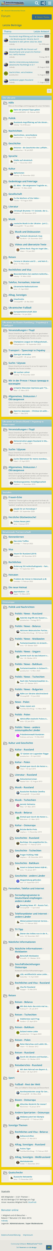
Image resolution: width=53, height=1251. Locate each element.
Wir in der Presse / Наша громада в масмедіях (28, 382)
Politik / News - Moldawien (30, 638)
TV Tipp (19, 929)
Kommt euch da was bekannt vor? (34, 655)
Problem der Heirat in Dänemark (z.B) (30, 579)
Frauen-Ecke (15, 497)
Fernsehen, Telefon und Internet (26, 888)
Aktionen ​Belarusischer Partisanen (34, 630)
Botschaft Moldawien (29, 956)
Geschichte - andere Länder (30, 875)
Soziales (7, 492)
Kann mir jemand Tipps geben (27, 109)
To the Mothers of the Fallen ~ (27, 198)
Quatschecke (15, 1172)
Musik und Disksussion (27, 231)
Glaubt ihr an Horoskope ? (25, 509)
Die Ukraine (9, 97)
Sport (11, 1077)
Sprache (12, 155)
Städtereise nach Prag (29, 1019)
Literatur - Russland (26, 774)
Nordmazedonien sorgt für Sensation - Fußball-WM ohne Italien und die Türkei (34, 1091)
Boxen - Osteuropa (25, 1099)
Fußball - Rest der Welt (27, 1084)
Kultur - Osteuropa (25, 825)
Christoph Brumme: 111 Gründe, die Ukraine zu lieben (31, 211)
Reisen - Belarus (24, 1001)
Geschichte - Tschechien (28, 850)
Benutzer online (9, 1210)
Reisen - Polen (22, 1039)
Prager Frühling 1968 (29, 855)
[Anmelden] (43, 3)
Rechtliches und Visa (19, 269)
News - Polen (22, 701)
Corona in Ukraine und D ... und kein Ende (31, 261)
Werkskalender (26, 1161)
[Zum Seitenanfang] (49, 1247)
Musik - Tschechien (25, 799)
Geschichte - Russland (27, 837)
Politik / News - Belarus (28, 626)
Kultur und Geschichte (20, 742)
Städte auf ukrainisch (23, 160)
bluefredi (32, 1202)
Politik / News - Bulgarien (29, 689)
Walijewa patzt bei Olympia (32, 1117)
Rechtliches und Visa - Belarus (31, 1131)
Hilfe (11, 102)
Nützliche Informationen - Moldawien (29, 950)
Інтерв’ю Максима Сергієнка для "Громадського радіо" (31, 388)
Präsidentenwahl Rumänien (32, 734)
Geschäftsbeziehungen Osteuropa (27, 966)
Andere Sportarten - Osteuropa (32, 1112)
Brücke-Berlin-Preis (28, 829)
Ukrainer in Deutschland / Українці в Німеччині (23, 423)
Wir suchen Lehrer (22, 372)
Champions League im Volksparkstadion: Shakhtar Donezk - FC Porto (31, 342)
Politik (11, 118)
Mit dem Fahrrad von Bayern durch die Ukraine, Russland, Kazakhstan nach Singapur (34, 1069)
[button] (49, 91)
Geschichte (14, 143)
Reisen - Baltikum (24, 1027)
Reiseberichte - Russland (28, 1065)
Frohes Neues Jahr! (22, 521)
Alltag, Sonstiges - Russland (30, 1144)
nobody (4, 1220)
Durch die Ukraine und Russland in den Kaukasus (34, 1057)
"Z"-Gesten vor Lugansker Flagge (34, 753)
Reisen (12, 257)
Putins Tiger (25, 1148)
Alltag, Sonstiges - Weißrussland (32, 1157)
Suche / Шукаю (16, 362)
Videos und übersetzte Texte (30, 244)
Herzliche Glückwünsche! (22, 517)
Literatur (13, 206)
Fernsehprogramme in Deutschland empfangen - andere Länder (29, 898)
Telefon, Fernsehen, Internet (24, 282)
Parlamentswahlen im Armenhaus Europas (34, 643)
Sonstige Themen (17, 1125)
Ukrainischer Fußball (19, 307)
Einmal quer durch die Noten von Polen (34, 766)
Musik (11, 219)
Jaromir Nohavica (27, 804)
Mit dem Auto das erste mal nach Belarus (34, 1006)
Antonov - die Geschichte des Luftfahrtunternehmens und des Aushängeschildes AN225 (31, 147)
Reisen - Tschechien (26, 1014)
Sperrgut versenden (22, 354)
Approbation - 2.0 (21, 591)
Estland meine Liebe (29, 1031)
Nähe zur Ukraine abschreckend (34, 693)
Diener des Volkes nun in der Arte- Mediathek (34, 933)
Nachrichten (15, 130)
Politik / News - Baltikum (28, 664)
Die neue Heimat (17, 587)
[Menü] (49, 3)
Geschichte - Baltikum (27, 863)
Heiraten (13, 574)
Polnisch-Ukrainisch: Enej (31, 236)
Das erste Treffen (21, 541)
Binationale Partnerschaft (17, 531)
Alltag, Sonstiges (17, 294)
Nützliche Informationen (22, 941)
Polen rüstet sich (27, 706)
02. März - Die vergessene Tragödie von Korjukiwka (31, 185)
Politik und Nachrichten (21, 606)
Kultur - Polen (22, 762)
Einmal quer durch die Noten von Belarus (34, 817)
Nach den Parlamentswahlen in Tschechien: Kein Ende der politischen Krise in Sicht (34, 681)
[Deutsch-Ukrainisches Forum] (13, 3)
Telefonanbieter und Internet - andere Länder (31, 915)
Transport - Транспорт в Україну (26, 350)
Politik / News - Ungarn (27, 651)
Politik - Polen (22, 714)
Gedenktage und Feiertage (22, 181)
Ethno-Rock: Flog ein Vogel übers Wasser (34, 248)
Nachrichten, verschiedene (25, 135)
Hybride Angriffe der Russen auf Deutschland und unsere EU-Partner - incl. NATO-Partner (34, 618)
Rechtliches (14, 562)
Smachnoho (19, 299)
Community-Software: (26, 1244)
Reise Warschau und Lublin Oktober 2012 (34, 1044)
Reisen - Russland (24, 1052)
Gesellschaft (15, 193)
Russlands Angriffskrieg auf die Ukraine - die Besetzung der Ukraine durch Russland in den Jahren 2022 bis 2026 (31, 122)
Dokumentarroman (28, 779)
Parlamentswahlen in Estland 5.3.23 (34, 668)
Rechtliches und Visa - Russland (32, 982)
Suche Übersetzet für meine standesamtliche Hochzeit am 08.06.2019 (31, 459)
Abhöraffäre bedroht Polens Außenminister (34, 719)
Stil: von (26, 1247)
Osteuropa (8, 601)
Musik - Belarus (23, 812)
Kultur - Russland (24, 749)
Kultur (11, 168)
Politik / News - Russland (28, 613)
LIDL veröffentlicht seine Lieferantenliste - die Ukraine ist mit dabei (34, 974)
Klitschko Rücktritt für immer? (33, 1104)
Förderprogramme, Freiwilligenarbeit (30, 482)
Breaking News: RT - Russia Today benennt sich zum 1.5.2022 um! (34, 905)
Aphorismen (19, 173)
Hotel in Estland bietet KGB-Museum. (34, 867)
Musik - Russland (24, 787)
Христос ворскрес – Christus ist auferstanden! (31, 411)
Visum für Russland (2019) (25, 553)
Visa (10, 549)
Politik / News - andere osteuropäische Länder (27, 729)
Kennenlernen (16, 536)
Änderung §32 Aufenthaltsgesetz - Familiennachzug (31, 566)
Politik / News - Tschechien (30, 676)
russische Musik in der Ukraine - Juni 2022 (31, 223)
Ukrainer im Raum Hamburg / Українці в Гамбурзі (25, 324)
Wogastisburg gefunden (30, 880)
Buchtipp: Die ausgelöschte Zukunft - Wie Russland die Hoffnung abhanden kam (34, 842)
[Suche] (36, 3)
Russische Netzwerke (23, 1177)
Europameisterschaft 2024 (25, 312)
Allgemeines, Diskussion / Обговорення (22, 398)
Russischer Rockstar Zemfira (32, 791)
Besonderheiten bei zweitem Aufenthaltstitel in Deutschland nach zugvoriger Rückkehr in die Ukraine (31, 274)
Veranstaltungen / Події (21, 330)
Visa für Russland (27, 987)
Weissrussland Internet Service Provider (34, 921)
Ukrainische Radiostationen (26, 286)
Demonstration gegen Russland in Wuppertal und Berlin (31, 441)
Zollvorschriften (27, 1136)
